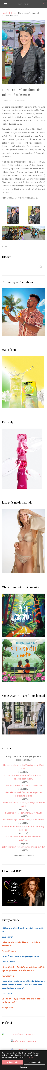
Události (12, 13)
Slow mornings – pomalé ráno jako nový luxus (23, 819)
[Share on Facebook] (2, 246)
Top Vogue (23, 3)
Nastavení (23, 1067)
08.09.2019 (8, 100)
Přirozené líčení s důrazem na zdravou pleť (23, 785)
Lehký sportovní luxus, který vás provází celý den (23, 846)
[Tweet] (6, 246)
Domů (4, 13)
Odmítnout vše (35, 1062)
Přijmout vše (12, 1062)
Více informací (29, 1057)
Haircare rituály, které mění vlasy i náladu (23, 812)
